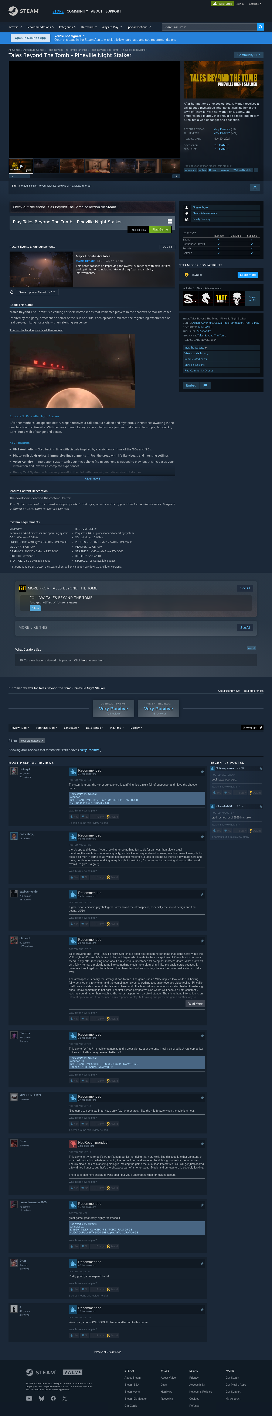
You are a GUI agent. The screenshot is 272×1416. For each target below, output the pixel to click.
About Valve (168, 1377)
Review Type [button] (19, 727)
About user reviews (229, 690)
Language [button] (70, 727)
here (84, 660)
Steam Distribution (136, 1398)
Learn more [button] (248, 274)
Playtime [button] (115, 727)
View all (251, 648)
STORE (58, 11)
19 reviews (25, 838)
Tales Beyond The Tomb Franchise (67, 49)
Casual (212, 170)
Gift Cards (131, 1405)
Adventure (190, 170)
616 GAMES (221, 145)
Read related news (195, 359)
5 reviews (25, 1041)
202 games (25, 896)
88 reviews (25, 899)
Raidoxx (25, 1033)
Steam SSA (132, 1384)
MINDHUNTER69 (30, 1095)
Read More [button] (195, 1003)
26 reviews (25, 777)
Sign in (16, 185)
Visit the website (194, 347)
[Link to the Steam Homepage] (23, 14)
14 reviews (25, 1210)
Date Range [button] (93, 727)
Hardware (166, 1391)
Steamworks (132, 1391)
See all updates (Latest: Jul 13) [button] (37, 292)
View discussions (194, 364)
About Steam (133, 1377)
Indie (227, 322)
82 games (25, 773)
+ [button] (255, 170)
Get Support (233, 1391)
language (254, 3)
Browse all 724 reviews (107, 1352)
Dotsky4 (25, 769)
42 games (25, 1311)
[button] (15, 27)
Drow (23, 1141)
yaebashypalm (29, 891)
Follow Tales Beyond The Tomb (61, 598)
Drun (23, 1260)
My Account (233, 1398)
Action (202, 170)
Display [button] (135, 727)
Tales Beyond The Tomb (211, 335)
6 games (24, 1265)
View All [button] (167, 247)
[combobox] (209, 27)
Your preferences (254, 690)
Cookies (194, 1398)
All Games (14, 49)
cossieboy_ (27, 834)
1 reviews (25, 1099)
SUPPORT (113, 11)
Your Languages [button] (30, 740)
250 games (25, 1037)
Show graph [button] (250, 727)
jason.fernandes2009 (33, 1202)
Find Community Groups (198, 370)
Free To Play (252, 322)
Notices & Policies (200, 1391)
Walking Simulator (243, 170)
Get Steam (232, 1377)
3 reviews (25, 1145)
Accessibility (197, 1384)
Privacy (194, 1377)
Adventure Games (34, 49)
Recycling (167, 1398)
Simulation (225, 170)
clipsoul (25, 938)
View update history (196, 353)
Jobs (164, 1384)
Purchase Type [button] (45, 727)
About (97, 11)
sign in (240, 3)
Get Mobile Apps (236, 1384)
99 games (25, 942)
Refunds (194, 1405)
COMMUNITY (77, 11)
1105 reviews (26, 946)
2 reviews (25, 1314)
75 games (25, 1206)
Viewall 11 (252, 298)
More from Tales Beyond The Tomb (63, 588)
